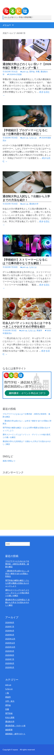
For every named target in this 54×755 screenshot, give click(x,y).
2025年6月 (9, 663)
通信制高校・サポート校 (15, 726)
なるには (33, 138)
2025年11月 (10, 643)
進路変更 (9, 730)
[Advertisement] (27, 503)
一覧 (7, 693)
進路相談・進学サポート (15, 734)
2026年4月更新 (15, 74)
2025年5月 (9, 667)
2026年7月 (9, 627)
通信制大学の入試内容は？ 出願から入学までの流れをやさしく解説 (17, 602)
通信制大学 (33, 204)
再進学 (39, 330)
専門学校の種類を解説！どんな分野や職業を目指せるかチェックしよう (17, 583)
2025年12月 (10, 639)
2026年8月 (9, 622)
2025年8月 (9, 655)
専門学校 (9, 713)
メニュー (7, 25)
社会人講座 (9, 717)
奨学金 (32, 72)
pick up (25, 72)
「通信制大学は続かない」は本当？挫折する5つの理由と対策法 (17, 573)
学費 (37, 72)
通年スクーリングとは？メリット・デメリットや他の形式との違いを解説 (17, 593)
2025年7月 (9, 659)
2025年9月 (9, 651)
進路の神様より (9, 461)
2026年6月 (9, 631)
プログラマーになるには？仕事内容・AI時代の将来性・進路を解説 (17, 564)
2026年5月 (9, 635)
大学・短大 (9, 701)
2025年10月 (10, 647)
